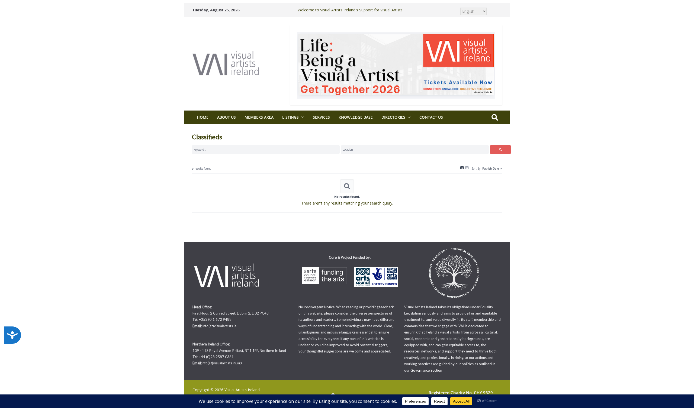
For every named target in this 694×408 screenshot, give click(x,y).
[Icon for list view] (462, 168)
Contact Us (431, 117)
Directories (393, 117)
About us (226, 117)
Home (202, 117)
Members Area (259, 117)
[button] (301, 117)
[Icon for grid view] (467, 167)
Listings (290, 117)
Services (321, 117)
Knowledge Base (356, 117)
